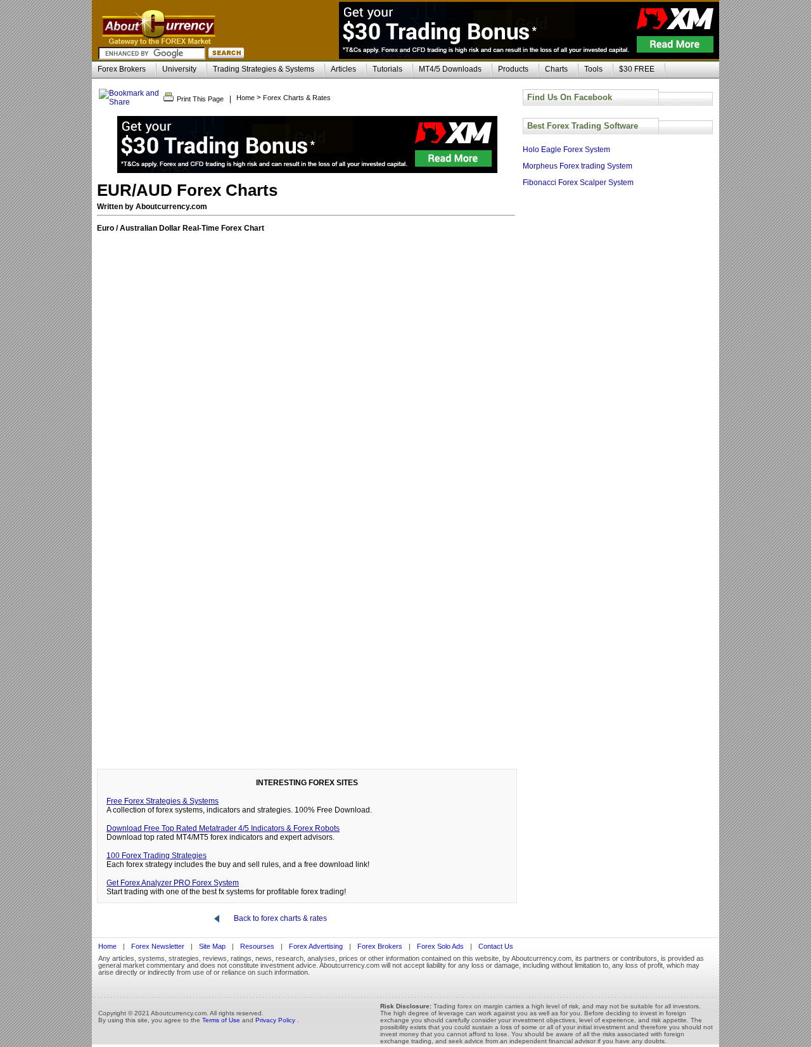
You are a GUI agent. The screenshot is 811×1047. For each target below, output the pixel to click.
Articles (343, 69)
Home (107, 946)
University (179, 69)
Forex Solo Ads (441, 946)
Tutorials (387, 69)
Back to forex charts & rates (280, 918)
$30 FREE (637, 69)
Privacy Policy (276, 1020)
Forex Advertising (316, 946)
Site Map (212, 946)
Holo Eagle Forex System (566, 149)
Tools (593, 69)
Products (513, 69)
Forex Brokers (122, 69)
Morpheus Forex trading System (577, 166)
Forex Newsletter (157, 946)
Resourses (257, 946)
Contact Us (495, 946)
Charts (556, 69)
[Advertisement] (307, 672)
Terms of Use (222, 1020)
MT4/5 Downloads (450, 69)
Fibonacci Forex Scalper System (578, 182)
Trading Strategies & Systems (263, 69)
